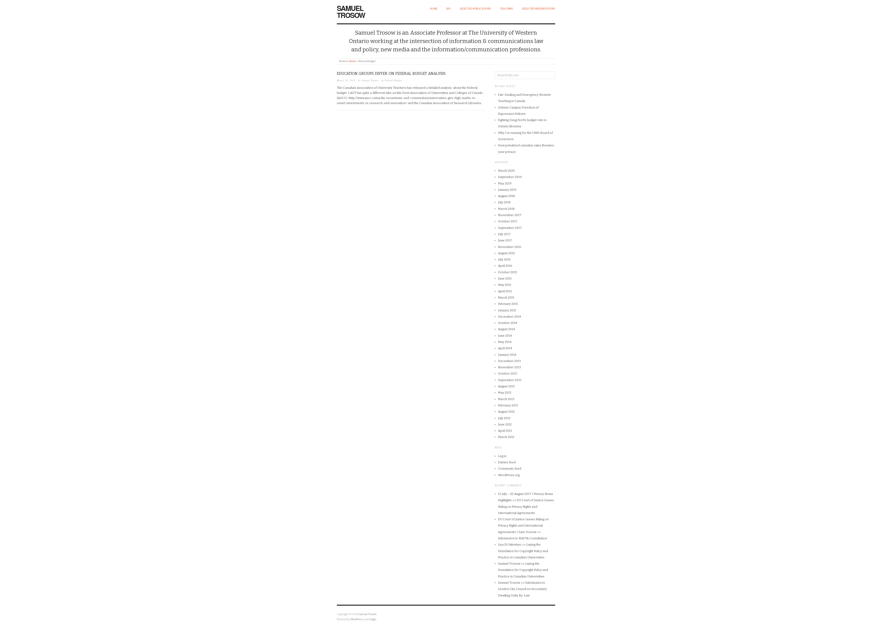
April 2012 (505, 430)
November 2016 (509, 247)
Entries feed (507, 462)
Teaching (506, 8)
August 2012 (506, 411)
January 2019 (507, 189)
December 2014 (509, 316)
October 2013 (507, 373)
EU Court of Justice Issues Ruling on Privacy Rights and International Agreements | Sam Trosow (523, 525)
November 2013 (509, 367)
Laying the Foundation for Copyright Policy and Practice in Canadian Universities (523, 551)
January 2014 (507, 354)
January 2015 (507, 310)
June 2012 (505, 424)
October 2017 (507, 221)
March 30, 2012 (346, 80)
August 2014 (506, 329)
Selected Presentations (538, 8)
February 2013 (508, 405)
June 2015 (505, 278)
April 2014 (505, 348)
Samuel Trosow (351, 11)
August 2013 (506, 386)
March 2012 (506, 437)
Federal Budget (393, 80)
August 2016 (506, 253)
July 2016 (504, 259)
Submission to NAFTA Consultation (522, 538)
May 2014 (505, 342)
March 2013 (506, 399)
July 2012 (504, 418)
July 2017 (504, 234)
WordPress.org (509, 475)
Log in (502, 456)
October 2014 (507, 323)
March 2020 (506, 170)
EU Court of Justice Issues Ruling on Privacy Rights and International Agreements (526, 506)
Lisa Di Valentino (509, 544)
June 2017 (505, 240)
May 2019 (505, 183)
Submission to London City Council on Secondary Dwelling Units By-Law (522, 589)
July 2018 (504, 202)
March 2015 (506, 297)
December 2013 (509, 361)
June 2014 (505, 335)
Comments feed (509, 468)
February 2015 (508, 304)
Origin (372, 619)
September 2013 (509, 380)
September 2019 (510, 177)
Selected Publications (475, 8)
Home (433, 8)
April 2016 (505, 265)
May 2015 (504, 285)
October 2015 (507, 272)
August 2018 (506, 196)
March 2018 (506, 209)
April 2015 (505, 291)
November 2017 (509, 215)
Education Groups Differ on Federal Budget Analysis (391, 73)
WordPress (357, 619)
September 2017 (510, 228)
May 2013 (504, 392)
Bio (448, 8)
